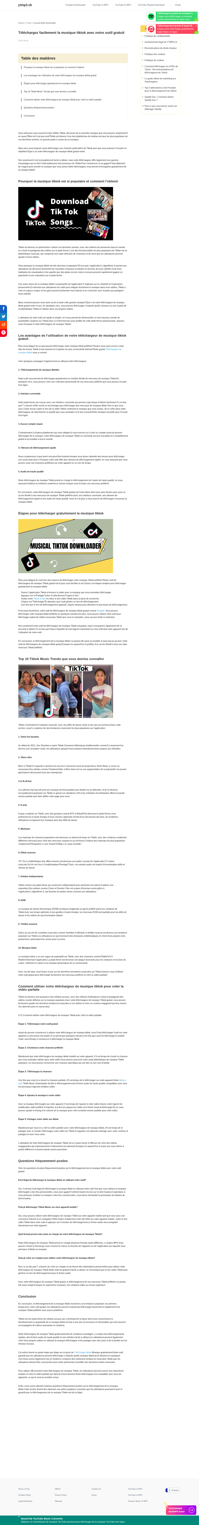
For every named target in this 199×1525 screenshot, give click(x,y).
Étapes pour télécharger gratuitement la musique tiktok (50, 83)
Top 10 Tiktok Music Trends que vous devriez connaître (50, 91)
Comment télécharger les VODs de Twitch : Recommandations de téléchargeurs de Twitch (161, 69)
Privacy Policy (61, 1495)
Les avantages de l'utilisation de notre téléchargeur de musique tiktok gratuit (60, 75)
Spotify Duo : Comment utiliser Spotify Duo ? (159, 98)
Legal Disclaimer (25, 1501)
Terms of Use (24, 1489)
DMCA (57, 1489)
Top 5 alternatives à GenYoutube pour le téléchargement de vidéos (161, 89)
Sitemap (58, 1501)
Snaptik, (101, 611)
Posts (29, 23)
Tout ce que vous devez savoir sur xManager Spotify (161, 107)
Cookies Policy (24, 1495)
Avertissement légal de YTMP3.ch (161, 42)
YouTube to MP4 (135, 1495)
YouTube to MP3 (135, 1489)
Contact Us (96, 1489)
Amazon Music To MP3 (138, 1501)
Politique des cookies (155, 54)
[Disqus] (99, 1443)
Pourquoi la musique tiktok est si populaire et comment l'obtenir (54, 67)
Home (94, 1495)
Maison (21, 23)
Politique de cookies (154, 60)
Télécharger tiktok (83, 1352)
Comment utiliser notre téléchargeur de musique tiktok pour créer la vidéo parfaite (63, 100)
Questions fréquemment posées (39, 107)
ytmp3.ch (25, 5)
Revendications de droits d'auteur (161, 48)
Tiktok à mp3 (39, 598)
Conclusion (29, 116)
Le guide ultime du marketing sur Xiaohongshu (160, 80)
